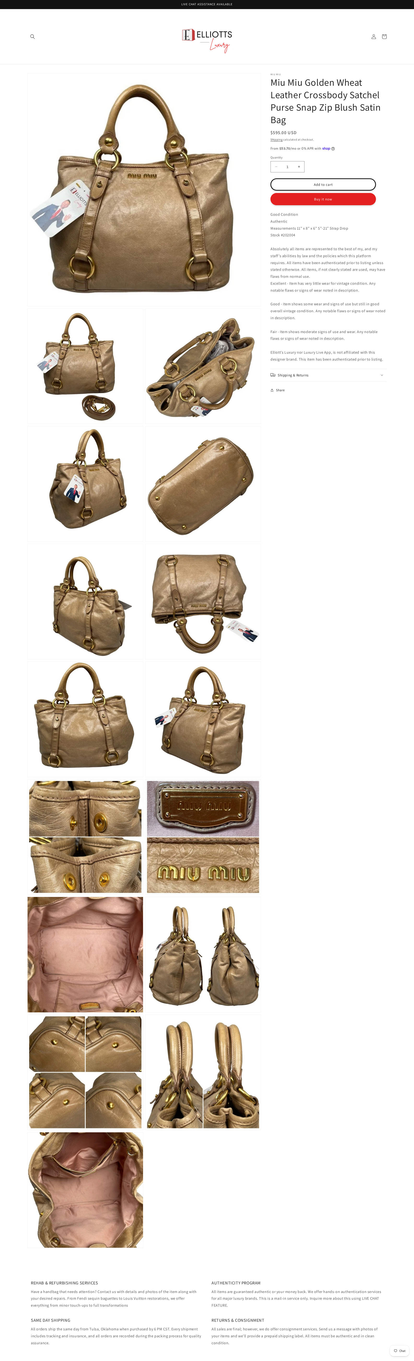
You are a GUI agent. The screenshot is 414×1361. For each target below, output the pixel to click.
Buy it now (323, 199)
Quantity (276, 157)
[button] (32, 36)
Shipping (276, 139)
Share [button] (280, 390)
